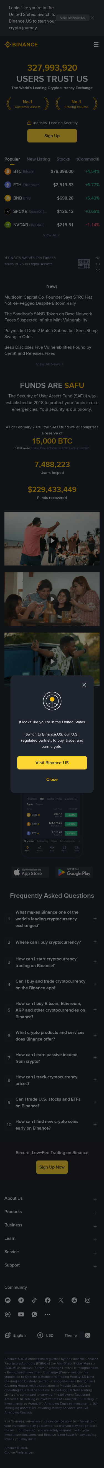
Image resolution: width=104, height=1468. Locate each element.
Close (52, 779)
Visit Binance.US (52, 763)
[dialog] (52, 734)
